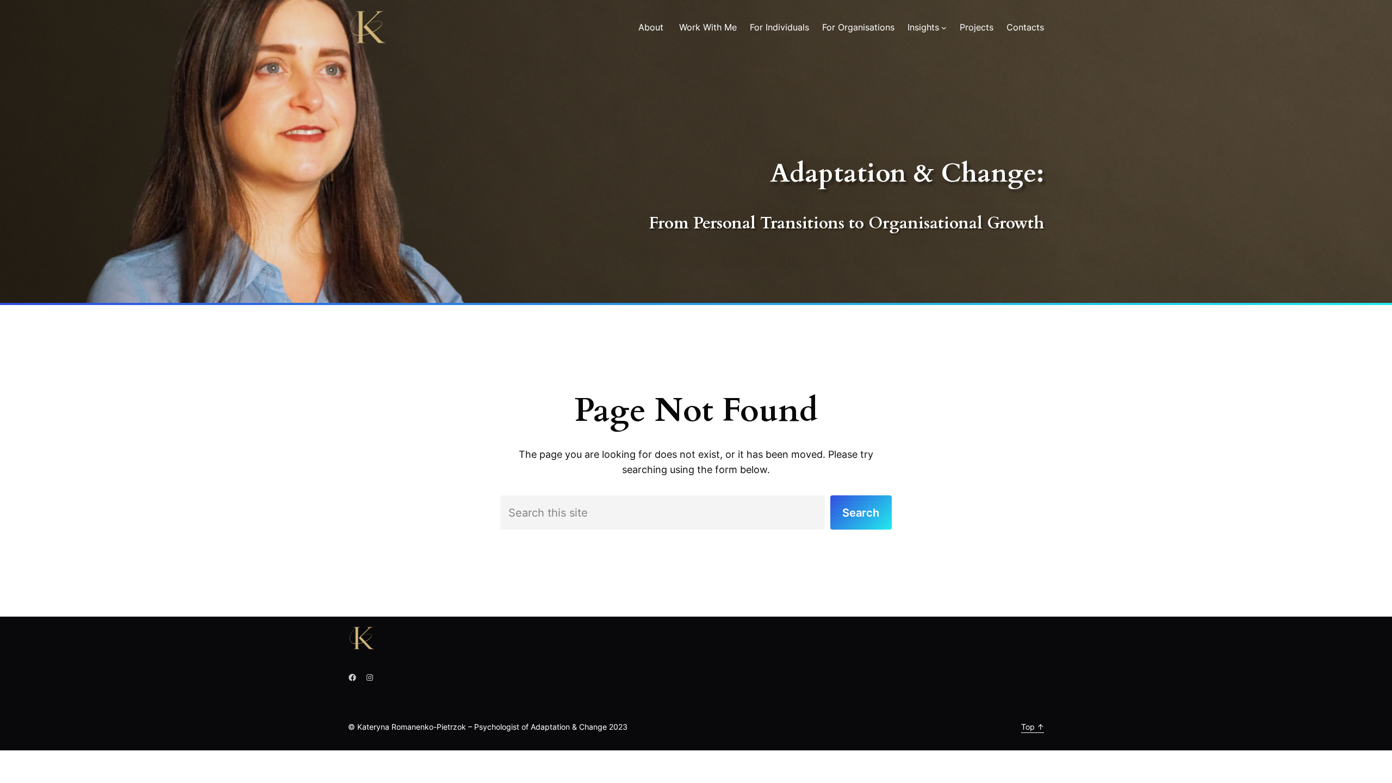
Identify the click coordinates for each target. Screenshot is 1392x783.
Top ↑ (1032, 726)
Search (860, 512)
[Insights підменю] (944, 27)
